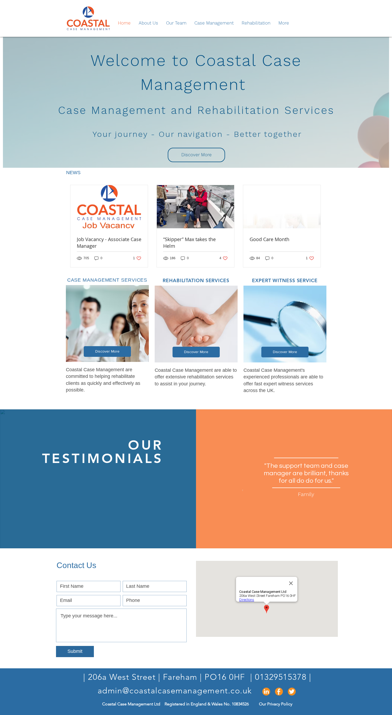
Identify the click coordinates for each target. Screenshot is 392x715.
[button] (196, 155)
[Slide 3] (300, 541)
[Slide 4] (294, 541)
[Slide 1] (312, 541)
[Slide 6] (282, 541)
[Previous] (233, 491)
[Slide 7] (276, 541)
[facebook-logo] (279, 691)
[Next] (354, 491)
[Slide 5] (288, 541)
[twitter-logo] (292, 691)
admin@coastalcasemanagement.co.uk (175, 691)
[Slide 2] (306, 541)
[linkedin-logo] (266, 691)
